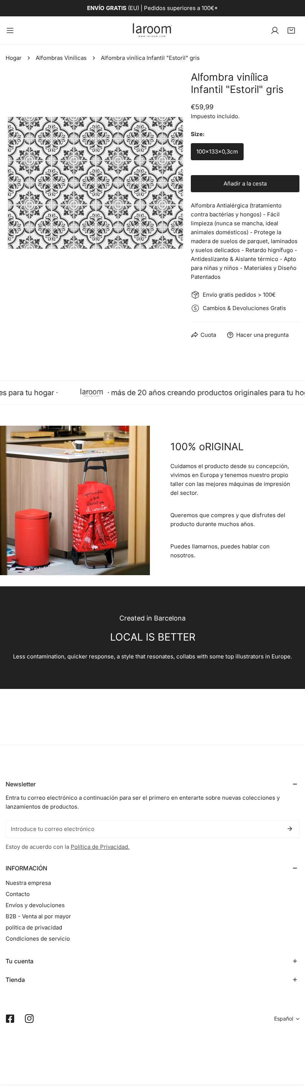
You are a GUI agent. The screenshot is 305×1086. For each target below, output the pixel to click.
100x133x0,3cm (217, 151)
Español (283, 1018)
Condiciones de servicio (38, 938)
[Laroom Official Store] (152, 30)
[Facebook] (10, 1019)
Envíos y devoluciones (35, 905)
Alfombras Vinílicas (61, 57)
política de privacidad (34, 927)
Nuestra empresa (28, 882)
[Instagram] (29, 1019)
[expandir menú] (10, 30)
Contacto (18, 894)
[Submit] (290, 828)
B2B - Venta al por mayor (38, 916)
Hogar (14, 57)
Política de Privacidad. (100, 846)
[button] (291, 30)
